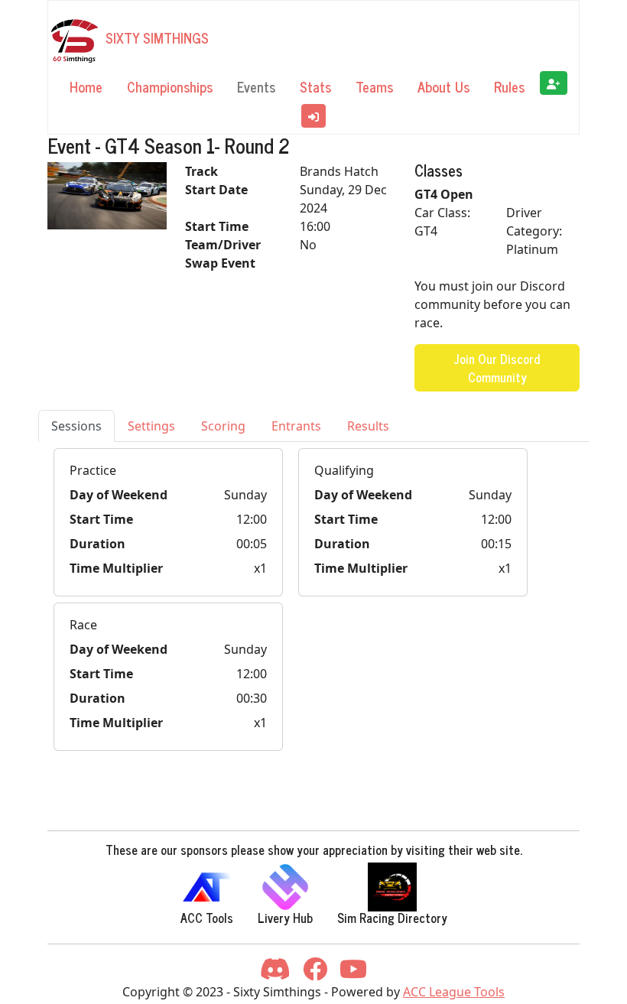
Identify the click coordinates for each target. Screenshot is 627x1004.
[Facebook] (315, 973)
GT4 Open (443, 194)
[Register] (553, 83)
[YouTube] (353, 973)
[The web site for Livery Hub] (285, 887)
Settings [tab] (151, 426)
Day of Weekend (118, 494)
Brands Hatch (339, 171)
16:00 (315, 226)
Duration (97, 543)
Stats (315, 86)
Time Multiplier (116, 568)
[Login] (313, 116)
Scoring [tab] (223, 426)
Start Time (217, 226)
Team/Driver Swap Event (223, 253)
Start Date (216, 189)
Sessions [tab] (76, 426)
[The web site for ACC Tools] (206, 887)
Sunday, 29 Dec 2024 (343, 198)
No (308, 244)
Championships (170, 86)
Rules (509, 86)
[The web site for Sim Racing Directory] (392, 887)
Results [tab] (368, 426)
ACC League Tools (454, 991)
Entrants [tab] (296, 426)
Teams (374, 86)
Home (86, 86)
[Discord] (275, 973)
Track (201, 171)
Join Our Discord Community (497, 368)
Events (256, 86)
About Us (443, 86)
